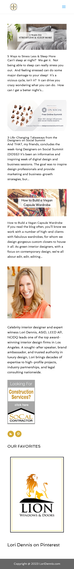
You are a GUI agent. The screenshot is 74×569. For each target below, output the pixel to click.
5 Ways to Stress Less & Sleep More (31, 56)
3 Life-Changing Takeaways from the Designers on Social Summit (32, 139)
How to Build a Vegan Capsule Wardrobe (34, 222)
